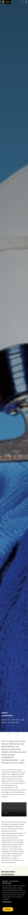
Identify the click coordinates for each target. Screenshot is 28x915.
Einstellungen (6, 901)
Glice (13, 772)
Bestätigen (8, 909)
